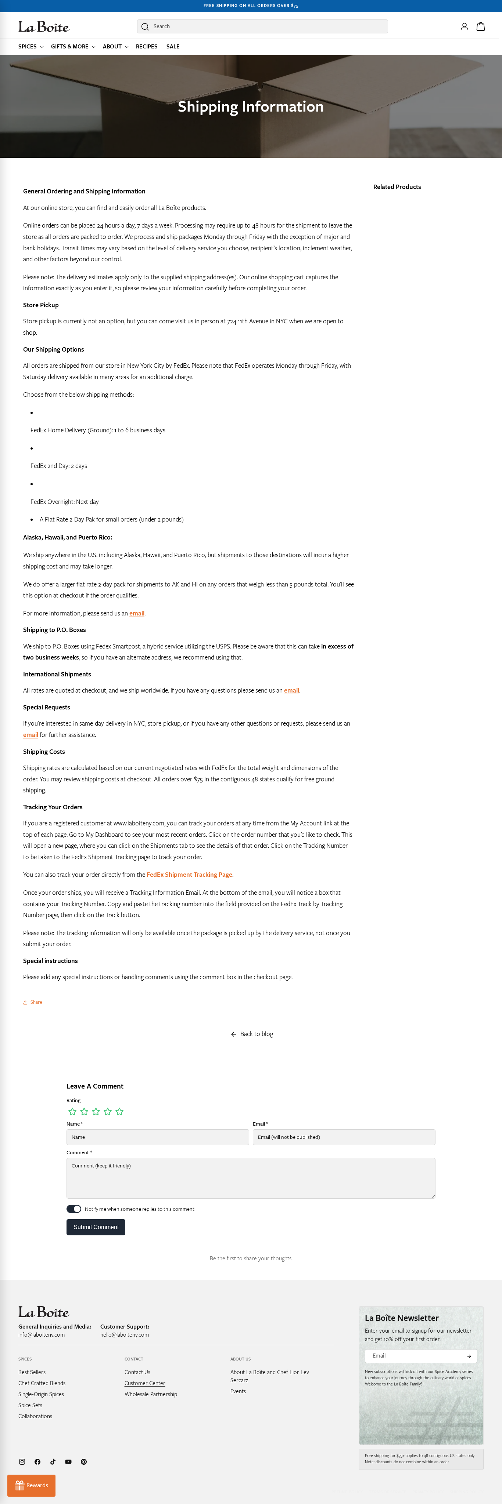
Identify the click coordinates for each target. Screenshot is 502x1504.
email (136, 613)
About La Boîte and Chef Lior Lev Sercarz (269, 1376)
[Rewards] (31, 1486)
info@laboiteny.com (41, 1334)
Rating (73, 1100)
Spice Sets (30, 1405)
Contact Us (137, 1372)
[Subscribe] (469, 1356)
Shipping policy (467, 1492)
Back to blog (256, 1034)
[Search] (145, 27)
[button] (30, 47)
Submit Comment (96, 1227)
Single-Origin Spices (41, 1394)
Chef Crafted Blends (41, 1383)
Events (238, 1391)
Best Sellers (32, 1372)
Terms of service (387, 1492)
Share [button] (36, 1002)
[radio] (72, 1112)
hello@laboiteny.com (124, 1334)
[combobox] (262, 26)
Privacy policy (428, 1492)
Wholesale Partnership (151, 1394)
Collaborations (35, 1416)
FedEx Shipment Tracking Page (189, 875)
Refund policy (347, 1492)
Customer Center (145, 1383)
